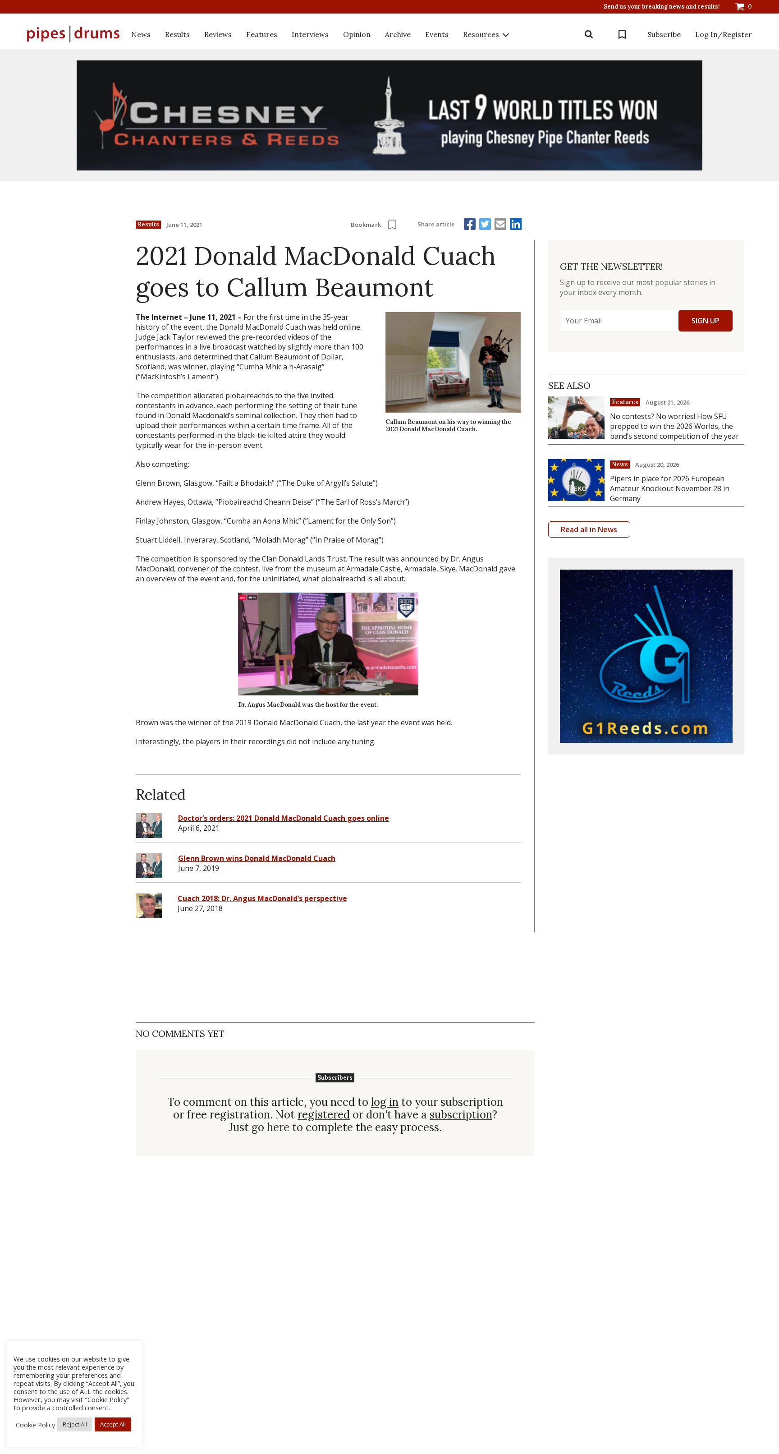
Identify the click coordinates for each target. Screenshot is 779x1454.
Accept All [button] (113, 1424)
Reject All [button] (75, 1424)
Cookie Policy (35, 1425)
